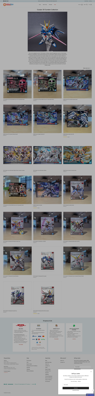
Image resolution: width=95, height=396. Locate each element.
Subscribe (76, 388)
